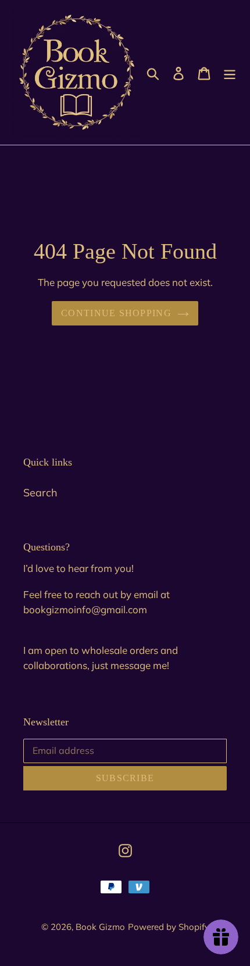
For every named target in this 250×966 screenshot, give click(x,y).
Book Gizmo (100, 926)
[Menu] (229, 72)
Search (40, 492)
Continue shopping (116, 313)
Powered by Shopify (168, 926)
